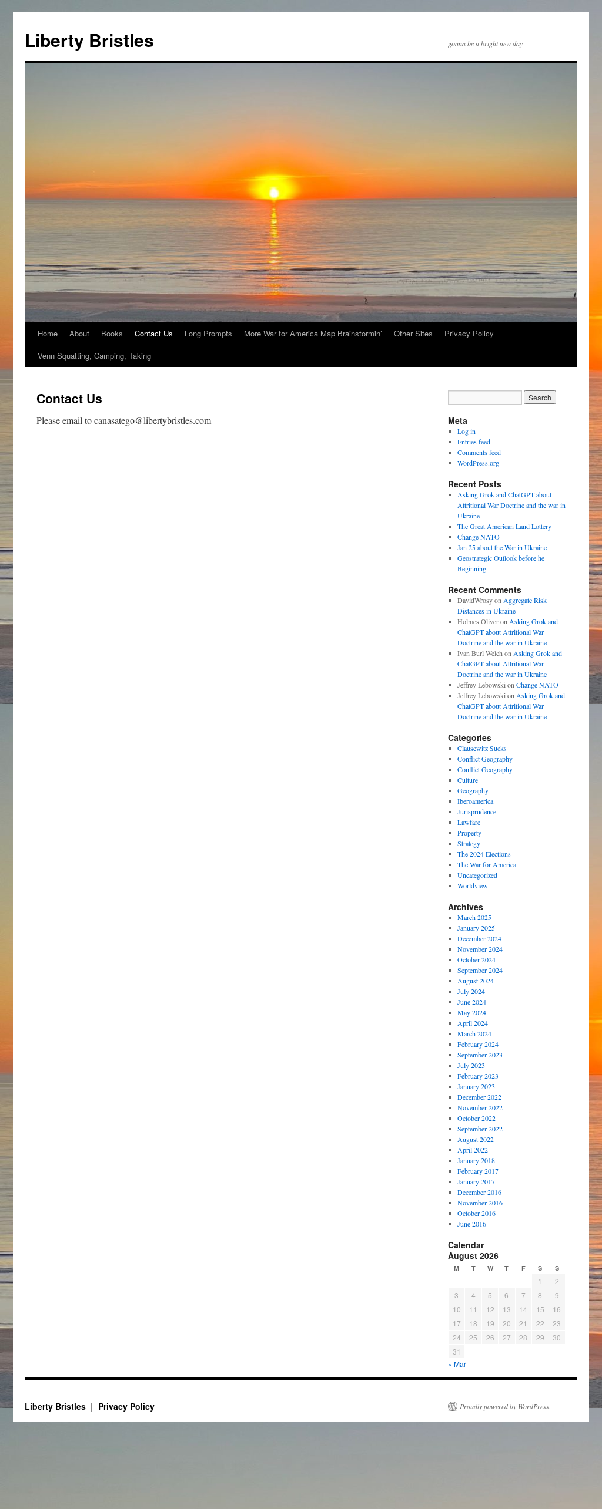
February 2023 (478, 1075)
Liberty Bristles (89, 39)
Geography (473, 790)
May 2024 (471, 1012)
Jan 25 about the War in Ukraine (502, 547)
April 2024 (472, 1023)
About (79, 333)
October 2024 (476, 959)
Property (469, 832)
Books (112, 333)
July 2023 (471, 1065)
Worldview (472, 885)
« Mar (457, 1364)
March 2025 (474, 917)
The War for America (486, 864)
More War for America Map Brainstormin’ (313, 333)
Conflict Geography (485, 758)
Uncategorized (477, 875)
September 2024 (480, 970)
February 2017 (478, 1170)
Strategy (468, 843)
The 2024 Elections (484, 853)
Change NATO (478, 536)
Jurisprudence (476, 811)
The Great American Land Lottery (504, 526)
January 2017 (476, 1181)
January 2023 (476, 1086)
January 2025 (476, 927)
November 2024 (480, 949)
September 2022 (480, 1128)
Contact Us (154, 333)
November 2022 (480, 1107)
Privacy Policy (469, 333)
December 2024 (479, 938)
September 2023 (480, 1054)
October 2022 (476, 1118)
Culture (467, 779)
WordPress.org (478, 462)
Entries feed (473, 441)
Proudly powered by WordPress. (505, 1406)
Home (48, 333)
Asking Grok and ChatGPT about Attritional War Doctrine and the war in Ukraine (511, 505)
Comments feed (479, 452)
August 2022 (475, 1139)
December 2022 (479, 1097)
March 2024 (474, 1033)
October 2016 (476, 1213)
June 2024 (471, 1001)
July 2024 (471, 991)
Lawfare (468, 822)
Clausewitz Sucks (482, 748)
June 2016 (471, 1223)
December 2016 (479, 1192)
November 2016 (480, 1202)
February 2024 (478, 1044)
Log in (466, 431)
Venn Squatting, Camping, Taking (94, 355)
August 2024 (475, 980)
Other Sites (413, 333)
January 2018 (476, 1160)
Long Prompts (208, 333)
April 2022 (472, 1149)
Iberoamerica (475, 801)
